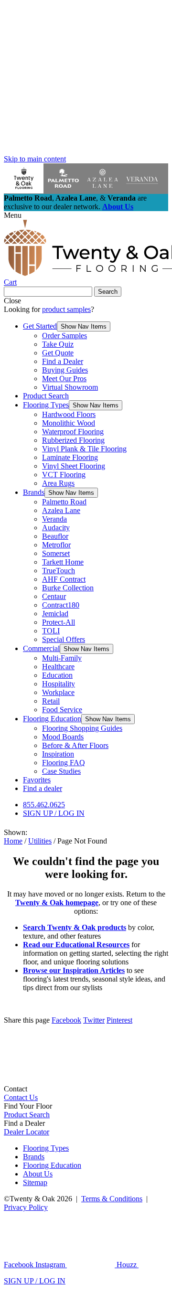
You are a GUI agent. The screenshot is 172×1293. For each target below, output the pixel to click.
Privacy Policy (26, 1207)
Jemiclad (55, 613)
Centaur (54, 596)
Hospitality (58, 684)
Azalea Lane (61, 510)
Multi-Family (62, 658)
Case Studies (61, 771)
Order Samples (64, 335)
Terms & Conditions (111, 1199)
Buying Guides (65, 370)
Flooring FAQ (63, 763)
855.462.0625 (44, 805)
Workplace (58, 692)
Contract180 (60, 605)
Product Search (46, 396)
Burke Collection (68, 588)
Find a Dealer (62, 361)
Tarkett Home (63, 562)
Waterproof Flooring (73, 431)
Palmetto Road (64, 502)
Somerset (56, 553)
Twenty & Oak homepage (56, 902)
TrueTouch (58, 570)
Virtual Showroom (70, 387)
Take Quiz (58, 344)
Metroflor (56, 545)
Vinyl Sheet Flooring (73, 466)
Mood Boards (63, 737)
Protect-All (58, 622)
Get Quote (58, 353)
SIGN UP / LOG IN (54, 813)
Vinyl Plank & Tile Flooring (84, 449)
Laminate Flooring (70, 457)
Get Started (40, 326)
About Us (117, 207)
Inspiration (58, 754)
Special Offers (63, 639)
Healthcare (58, 667)
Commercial (41, 648)
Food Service (62, 709)
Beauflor (55, 536)
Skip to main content (35, 159)
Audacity (56, 528)
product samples (66, 309)
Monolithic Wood (68, 423)
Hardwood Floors (69, 414)
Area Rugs (58, 483)
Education (57, 675)
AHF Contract (64, 579)
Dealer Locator (26, 1132)
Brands (33, 492)
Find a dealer (42, 788)
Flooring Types (46, 405)
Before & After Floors (75, 745)
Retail (51, 701)
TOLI (51, 631)
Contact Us (21, 1097)
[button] (83, 326)
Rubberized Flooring (73, 440)
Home (13, 841)
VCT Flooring (64, 474)
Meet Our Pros (64, 378)
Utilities (40, 841)
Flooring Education (52, 719)
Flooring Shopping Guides (82, 728)
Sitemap (35, 1182)
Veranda (54, 519)
